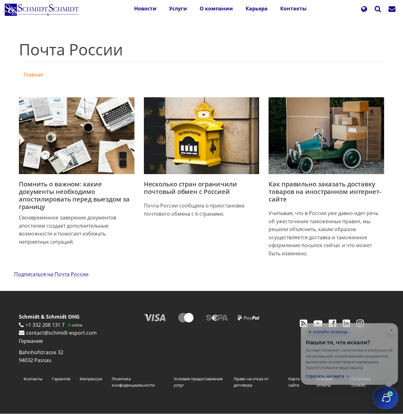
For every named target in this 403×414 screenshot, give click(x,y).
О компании (216, 8)
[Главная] (44, 10)
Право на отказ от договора (251, 382)
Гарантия (61, 379)
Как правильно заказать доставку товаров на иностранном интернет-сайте (325, 191)
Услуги (178, 8)
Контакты (293, 8)
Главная (33, 74)
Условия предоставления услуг (198, 382)
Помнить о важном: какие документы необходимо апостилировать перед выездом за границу (74, 195)
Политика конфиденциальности (133, 382)
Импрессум (91, 379)
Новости (145, 8)
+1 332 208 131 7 (45, 324)
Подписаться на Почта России (51, 274)
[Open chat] (385, 397)
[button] (364, 9)
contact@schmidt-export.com (61, 332)
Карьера (257, 8)
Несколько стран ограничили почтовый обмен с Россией (190, 188)
